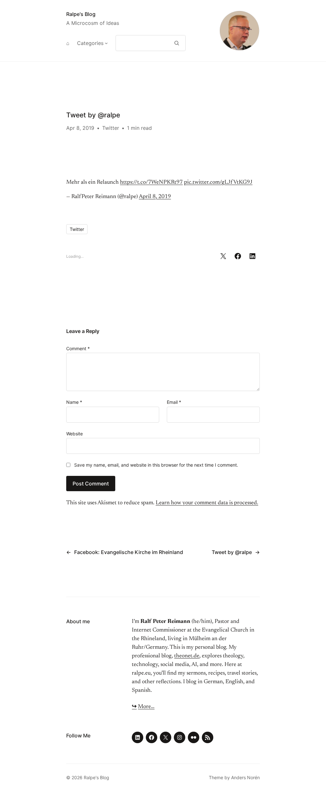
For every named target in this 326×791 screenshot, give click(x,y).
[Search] (176, 43)
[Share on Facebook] (238, 256)
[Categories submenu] (106, 43)
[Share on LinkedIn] (252, 256)
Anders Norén (245, 777)
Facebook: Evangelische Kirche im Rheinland (128, 552)
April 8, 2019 (155, 197)
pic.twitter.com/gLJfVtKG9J (218, 182)
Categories (90, 43)
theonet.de (186, 656)
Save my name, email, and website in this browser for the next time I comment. (156, 465)
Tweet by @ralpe (232, 552)
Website (74, 433)
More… (146, 707)
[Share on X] (223, 256)
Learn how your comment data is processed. (207, 503)
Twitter (110, 128)
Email (174, 402)
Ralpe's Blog (81, 14)
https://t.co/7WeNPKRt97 (151, 182)
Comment (78, 348)
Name (74, 402)
